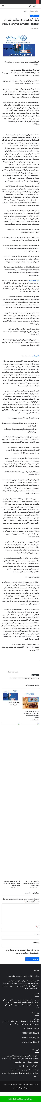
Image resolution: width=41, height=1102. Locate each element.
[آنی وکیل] (32, 6)
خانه (36, 11)
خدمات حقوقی (28, 11)
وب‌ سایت (36, 942)
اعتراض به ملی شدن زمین (28, 1066)
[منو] (3, 7)
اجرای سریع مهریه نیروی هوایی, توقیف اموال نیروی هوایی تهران (11, 883)
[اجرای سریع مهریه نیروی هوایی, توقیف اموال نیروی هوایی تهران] (11, 801)
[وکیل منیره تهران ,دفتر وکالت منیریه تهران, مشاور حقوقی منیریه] (30, 801)
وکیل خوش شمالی (14, 702)
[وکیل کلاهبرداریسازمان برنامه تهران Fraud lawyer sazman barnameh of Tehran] (30, 699)
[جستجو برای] (38, 7)
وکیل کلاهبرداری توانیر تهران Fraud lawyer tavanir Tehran (25, 678)
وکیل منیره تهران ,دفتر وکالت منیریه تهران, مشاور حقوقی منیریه (31, 883)
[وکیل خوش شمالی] (11, 695)
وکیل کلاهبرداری (34, 280)
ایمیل (37, 934)
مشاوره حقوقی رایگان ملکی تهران (25, 1062)
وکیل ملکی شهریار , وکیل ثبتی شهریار (24, 1069)
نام (37, 926)
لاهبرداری (35, 356)
